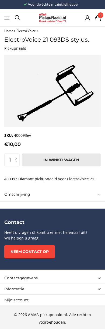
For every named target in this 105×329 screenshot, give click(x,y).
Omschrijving (17, 194)
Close (52, 278)
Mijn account (16, 300)
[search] (17, 18)
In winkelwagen (61, 160)
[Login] (87, 18)
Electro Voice (26, 30)
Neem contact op (29, 251)
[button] (17, 155)
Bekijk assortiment (7, 18)
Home (8, 30)
